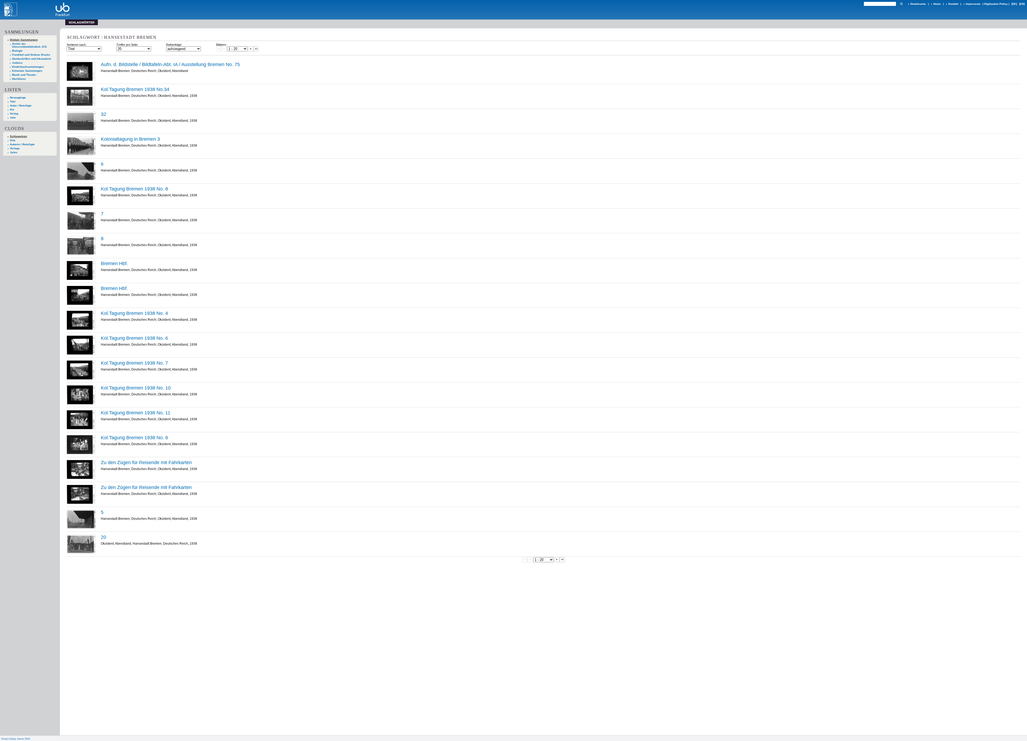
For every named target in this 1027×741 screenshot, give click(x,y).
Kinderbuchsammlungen (28, 66)
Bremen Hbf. (114, 263)
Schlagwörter (18, 136)
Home (937, 3)
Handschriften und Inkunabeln (31, 58)
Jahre (13, 152)
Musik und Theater (24, 74)
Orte (13, 140)
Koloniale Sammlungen (27, 70)
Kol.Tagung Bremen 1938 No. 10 (136, 388)
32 (103, 114)
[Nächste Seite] (251, 49)
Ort (12, 109)
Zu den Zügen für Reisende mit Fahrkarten (146, 462)
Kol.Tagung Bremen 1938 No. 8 (134, 189)
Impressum (973, 3)
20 (103, 537)
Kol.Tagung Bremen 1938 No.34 (135, 89)
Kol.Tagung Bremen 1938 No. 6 (134, 338)
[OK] (901, 4)
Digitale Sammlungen (24, 39)
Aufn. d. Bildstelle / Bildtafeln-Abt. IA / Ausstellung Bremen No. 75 (170, 64)
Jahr (13, 117)
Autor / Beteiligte (21, 105)
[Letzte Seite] (256, 49)
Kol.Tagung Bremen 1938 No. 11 (135, 412)
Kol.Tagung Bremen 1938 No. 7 (134, 363)
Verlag (14, 113)
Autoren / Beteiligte (22, 144)
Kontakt (953, 3)
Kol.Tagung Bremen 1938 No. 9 (134, 437)
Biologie (17, 50)
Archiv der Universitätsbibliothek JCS (29, 45)
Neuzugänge (18, 97)
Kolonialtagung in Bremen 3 (130, 139)
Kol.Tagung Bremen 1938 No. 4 (134, 313)
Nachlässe (19, 78)
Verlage (15, 148)
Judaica (17, 62)
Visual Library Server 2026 (15, 738)
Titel (13, 101)
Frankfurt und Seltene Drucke (31, 54)
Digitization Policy (996, 3)
